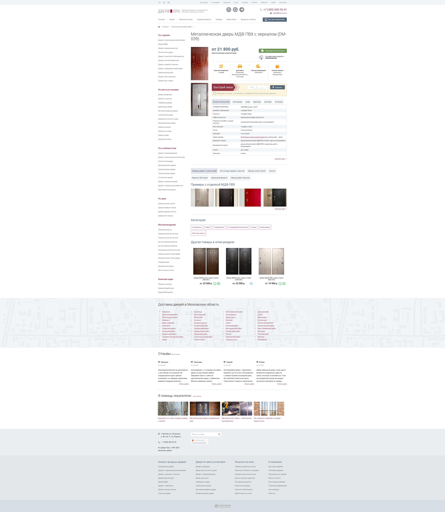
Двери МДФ (163, 44)
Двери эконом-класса (166, 203)
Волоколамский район (234, 312)
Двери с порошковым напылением (171, 40)
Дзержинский (263, 312)
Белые (253, 227)
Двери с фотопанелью (167, 77)
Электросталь (231, 340)
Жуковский (198, 317)
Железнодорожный (169, 317)
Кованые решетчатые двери (169, 258)
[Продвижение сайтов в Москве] (223, 506)
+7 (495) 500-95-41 (275, 9)
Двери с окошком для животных (170, 186)
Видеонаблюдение (165, 292)
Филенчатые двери (165, 52)
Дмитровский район (170, 315)
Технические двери (165, 115)
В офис (207, 227)
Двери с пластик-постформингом (171, 56)
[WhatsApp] (235, 9)
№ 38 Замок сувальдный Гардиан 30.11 (254, 137)
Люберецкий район (201, 328)
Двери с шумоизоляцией (167, 181)
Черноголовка (199, 340)
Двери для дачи (164, 127)
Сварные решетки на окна (168, 234)
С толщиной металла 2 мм (238, 227)
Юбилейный (262, 340)
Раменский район (200, 334)
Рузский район (263, 334)
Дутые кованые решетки (167, 246)
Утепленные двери (165, 177)
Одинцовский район (201, 331)
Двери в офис (163, 135)
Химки (164, 340)
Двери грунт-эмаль (165, 81)
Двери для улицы (165, 131)
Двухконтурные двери (166, 169)
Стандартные (219, 227)
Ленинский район (168, 328)
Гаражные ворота (165, 230)
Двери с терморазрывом (167, 153)
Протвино (261, 331)
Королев (229, 320)
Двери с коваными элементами (170, 68)
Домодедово (231, 315)
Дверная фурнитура (166, 288)
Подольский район (233, 331)
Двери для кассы (164, 139)
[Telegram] (241, 9)
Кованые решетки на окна (168, 238)
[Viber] (229, 9)
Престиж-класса (198, 233)
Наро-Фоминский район (267, 328)
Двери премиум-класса (167, 212)
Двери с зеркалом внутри (168, 48)
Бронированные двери (167, 165)
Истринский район (201, 326)
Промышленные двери (167, 123)
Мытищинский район (234, 328)
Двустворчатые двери (167, 190)
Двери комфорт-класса (167, 208)
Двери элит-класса (165, 216)
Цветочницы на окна (166, 270)
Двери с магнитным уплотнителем (171, 157)
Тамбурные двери (165, 103)
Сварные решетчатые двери (169, 254)
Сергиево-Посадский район (172, 337)
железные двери (165, 450)
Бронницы (198, 312)
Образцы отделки (165, 284)
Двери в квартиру (165, 95)
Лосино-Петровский (265, 323)
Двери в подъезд (165, 99)
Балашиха (166, 312)
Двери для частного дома (168, 119)
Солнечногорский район (203, 337)
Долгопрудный (200, 315)
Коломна (197, 320)
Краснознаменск (200, 323)
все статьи (197, 396)
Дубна (260, 315)
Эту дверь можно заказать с (274, 57)
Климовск (166, 320)
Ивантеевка (262, 317)
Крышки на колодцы (166, 266)
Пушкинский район (169, 334)
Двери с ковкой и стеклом (168, 64)
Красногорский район (266, 326)
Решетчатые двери (165, 161)
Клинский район (232, 326)
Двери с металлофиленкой (168, 60)
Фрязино (261, 337)
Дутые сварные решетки (167, 242)
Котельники (262, 320)
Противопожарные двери (168, 111)
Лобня (228, 323)
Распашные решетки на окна (169, 250)
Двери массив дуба (165, 72)
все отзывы (176, 354)
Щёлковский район (233, 337)
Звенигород (230, 317)
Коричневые (265, 227)
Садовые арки (163, 262)
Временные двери (165, 107)
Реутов (228, 334)
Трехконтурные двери (166, 173)
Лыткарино (166, 326)
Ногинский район (168, 331)
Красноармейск (168, 323)
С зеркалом (196, 227)
